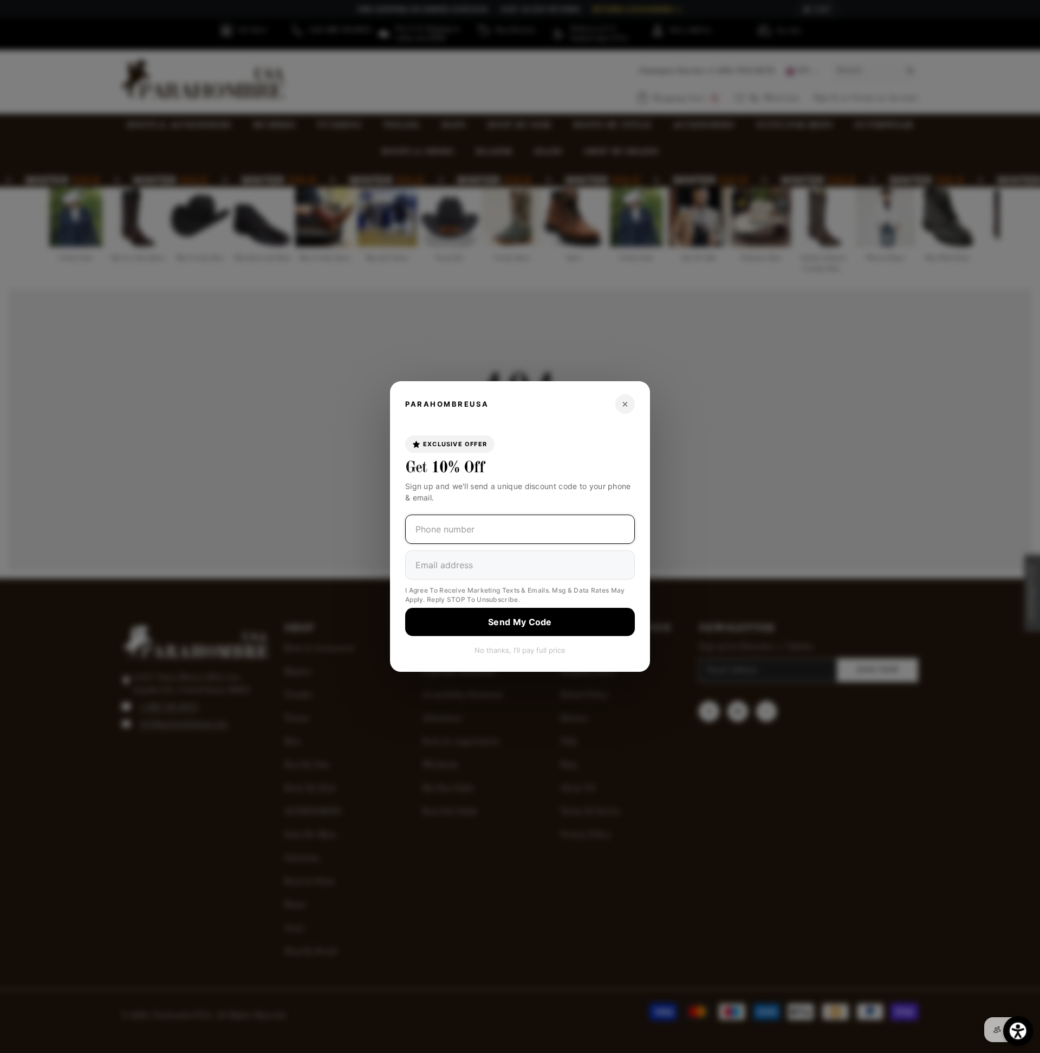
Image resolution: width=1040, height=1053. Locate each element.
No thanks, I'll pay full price (520, 650)
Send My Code (520, 622)
